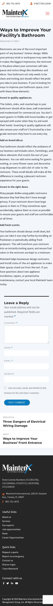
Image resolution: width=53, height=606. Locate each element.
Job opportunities (11, 529)
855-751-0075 (13, 3)
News (5, 533)
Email (8, 361)
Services (6, 521)
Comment (11, 323)
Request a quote (10, 552)
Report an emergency (13, 556)
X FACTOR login (42, 3)
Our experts (8, 525)
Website (9, 374)
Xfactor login (8, 564)
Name (8, 347)
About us (6, 516)
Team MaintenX (10, 568)
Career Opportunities (13, 537)
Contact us (7, 560)
